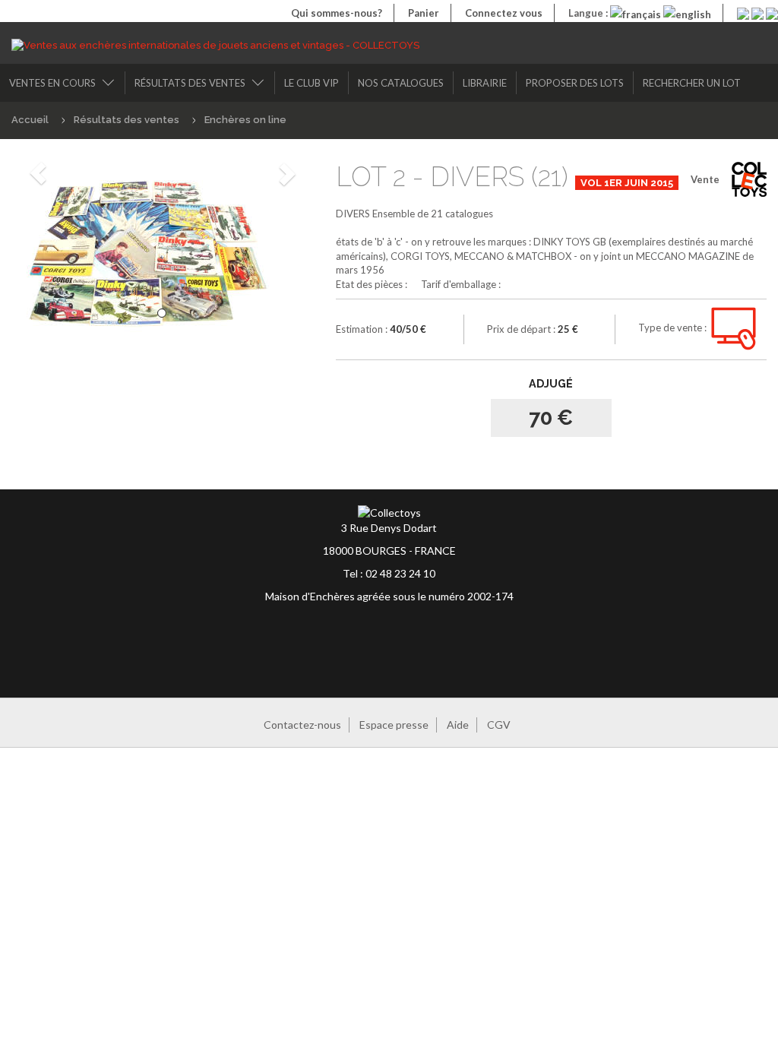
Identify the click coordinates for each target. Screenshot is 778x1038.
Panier (423, 13)
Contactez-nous (302, 724)
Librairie (485, 83)
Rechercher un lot (692, 83)
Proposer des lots (575, 83)
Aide (458, 724)
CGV (499, 724)
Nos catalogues (401, 83)
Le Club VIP (311, 83)
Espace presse (394, 724)
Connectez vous (503, 13)
